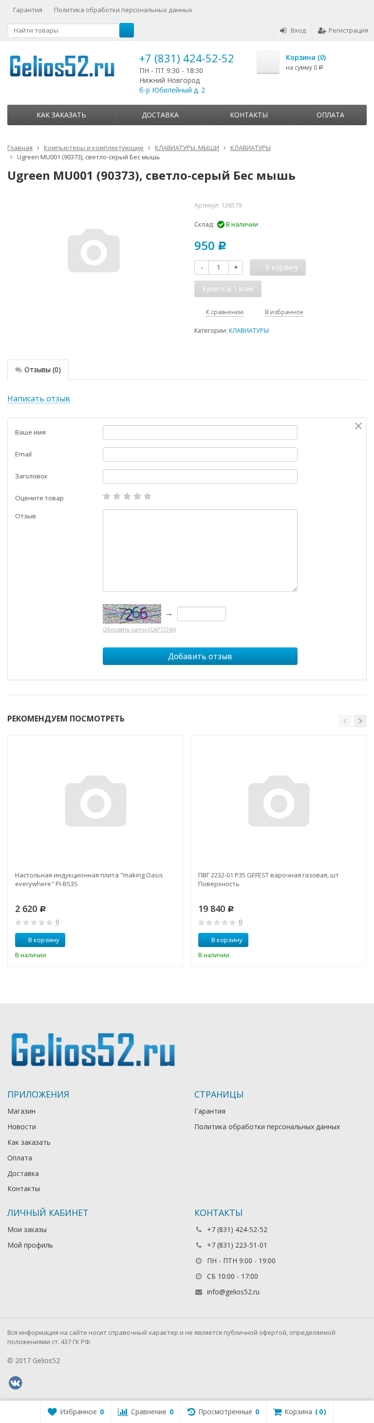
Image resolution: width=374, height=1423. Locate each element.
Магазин (21, 1111)
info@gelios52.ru (233, 1291)
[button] (344, 721)
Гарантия (27, 9)
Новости (21, 1126)
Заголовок (31, 476)
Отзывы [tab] (42, 369)
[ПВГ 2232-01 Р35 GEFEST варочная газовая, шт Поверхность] (278, 804)
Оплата (330, 114)
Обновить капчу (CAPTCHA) (139, 629)
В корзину (43, 939)
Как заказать (61, 114)
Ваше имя (30, 432)
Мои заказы (27, 1229)
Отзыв (25, 516)
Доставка (160, 114)
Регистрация (348, 30)
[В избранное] (172, 940)
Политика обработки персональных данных (123, 9)
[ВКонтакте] (15, 1383)
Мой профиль (30, 1245)
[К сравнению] (157, 940)
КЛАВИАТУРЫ (249, 330)
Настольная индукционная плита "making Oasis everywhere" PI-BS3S (89, 879)
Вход (298, 30)
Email (23, 454)
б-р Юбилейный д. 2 (172, 90)
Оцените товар (39, 497)
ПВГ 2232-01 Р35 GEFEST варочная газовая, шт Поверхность (268, 879)
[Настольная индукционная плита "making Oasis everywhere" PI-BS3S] (95, 804)
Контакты (249, 114)
